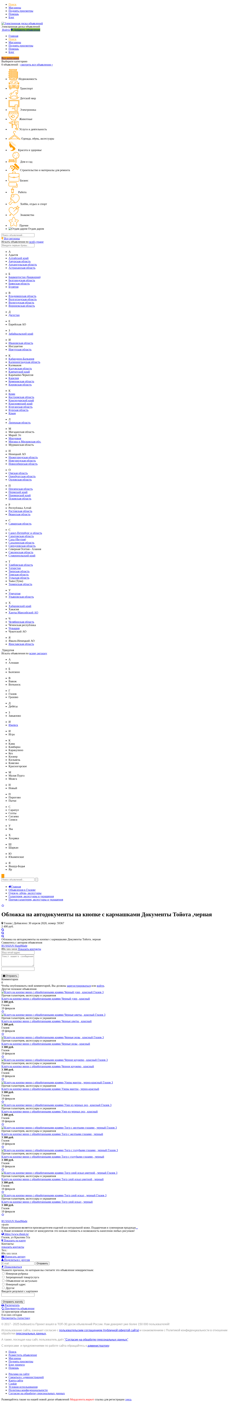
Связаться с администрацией (26, 1377)
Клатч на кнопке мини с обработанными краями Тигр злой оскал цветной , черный (52, 1179)
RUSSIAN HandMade (14, 945)
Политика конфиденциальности (28, 1390)
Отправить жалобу (13, 1301)
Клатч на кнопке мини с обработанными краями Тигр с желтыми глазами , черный (52, 1134)
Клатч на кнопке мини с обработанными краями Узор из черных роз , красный (49, 1111)
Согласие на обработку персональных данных (37, 1393)
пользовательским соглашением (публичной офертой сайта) (99, 1330)
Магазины (15, 7)
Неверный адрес (15, 1284)
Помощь (14, 14)
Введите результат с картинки (19, 1291)
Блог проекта (17, 1364)
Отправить (11, 976)
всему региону (38, 653)
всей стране (36, 241)
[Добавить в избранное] (2, 905)
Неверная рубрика (16, 1273)
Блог (11, 17)
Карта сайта (16, 1380)
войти (100, 985)
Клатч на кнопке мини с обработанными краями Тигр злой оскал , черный (47, 1201)
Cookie (13, 1383)
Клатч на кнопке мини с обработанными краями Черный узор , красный (45, 998)
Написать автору (15, 1256)
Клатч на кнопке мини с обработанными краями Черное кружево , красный (47, 1066)
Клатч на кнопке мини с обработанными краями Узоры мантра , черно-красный (50, 1088)
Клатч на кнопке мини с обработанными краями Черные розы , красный (45, 1043)
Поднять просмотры (21, 10)
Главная (13, 35)
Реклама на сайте (19, 1374)
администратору (98, 1345)
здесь (128, 1399)
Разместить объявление (23, 1355)
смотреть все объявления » (36, 64)
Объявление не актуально (21, 1280)
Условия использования (23, 1386)
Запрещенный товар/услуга (22, 1277)
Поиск (12, 4)
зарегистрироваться (79, 985)
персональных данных (31, 1333)
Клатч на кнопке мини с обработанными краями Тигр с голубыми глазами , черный (52, 1156)
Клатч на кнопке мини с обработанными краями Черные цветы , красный (46, 1021)
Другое (9, 1288)
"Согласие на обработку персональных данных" (96, 1339)
